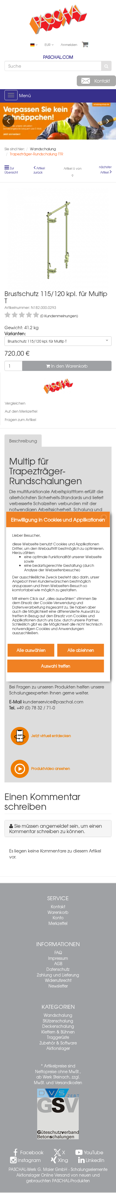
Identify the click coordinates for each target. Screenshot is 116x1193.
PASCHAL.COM (58, 57)
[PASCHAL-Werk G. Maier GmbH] (58, 386)
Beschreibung (23, 441)
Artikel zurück (39, 170)
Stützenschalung (58, 1021)
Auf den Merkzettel (21, 411)
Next (108, 121)
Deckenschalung (58, 1026)
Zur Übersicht (11, 170)
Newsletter (58, 986)
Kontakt (58, 906)
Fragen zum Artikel (20, 419)
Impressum (58, 958)
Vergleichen (15, 403)
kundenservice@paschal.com (53, 702)
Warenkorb (58, 912)
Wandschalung (58, 1015)
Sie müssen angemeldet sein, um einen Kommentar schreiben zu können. (55, 828)
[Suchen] (106, 66)
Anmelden (69, 44)
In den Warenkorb (69, 366)
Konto (58, 917)
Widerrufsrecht (58, 980)
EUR (48, 44)
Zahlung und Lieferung (58, 975)
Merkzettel (58, 923)
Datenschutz (58, 969)
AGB (58, 963)
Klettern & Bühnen (58, 1032)
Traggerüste (58, 1037)
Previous (8, 121)
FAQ (58, 952)
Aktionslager (58, 1048)
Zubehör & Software (58, 1043)
